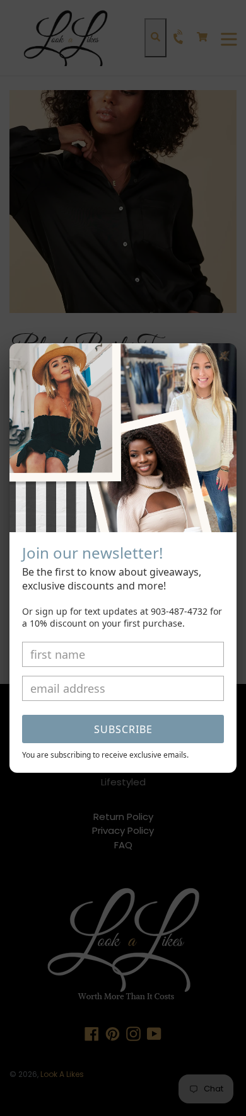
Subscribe (123, 729)
